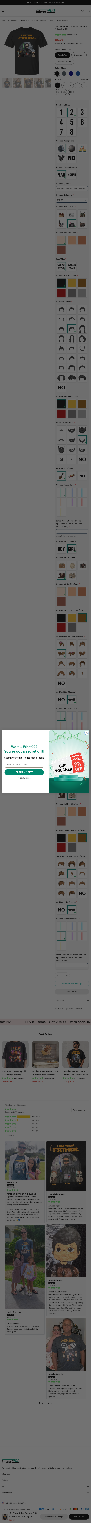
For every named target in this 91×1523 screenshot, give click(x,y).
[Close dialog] (87, 733)
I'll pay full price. (24, 777)
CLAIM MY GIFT (24, 772)
